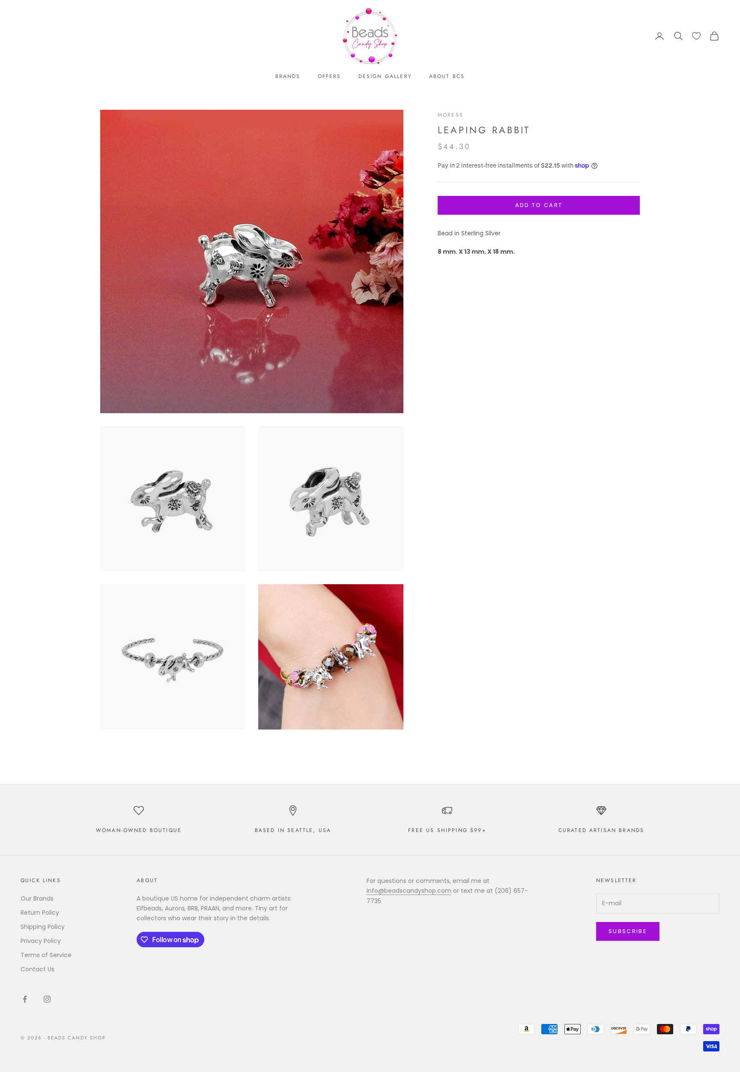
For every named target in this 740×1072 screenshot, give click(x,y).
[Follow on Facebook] (25, 999)
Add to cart (539, 205)
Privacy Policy (41, 941)
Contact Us (37, 969)
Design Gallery (385, 76)
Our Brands (37, 898)
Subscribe (628, 931)
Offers (329, 76)
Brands (288, 76)
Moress (450, 115)
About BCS (447, 76)
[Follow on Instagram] (47, 999)
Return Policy (40, 912)
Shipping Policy (43, 926)
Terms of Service (46, 955)
